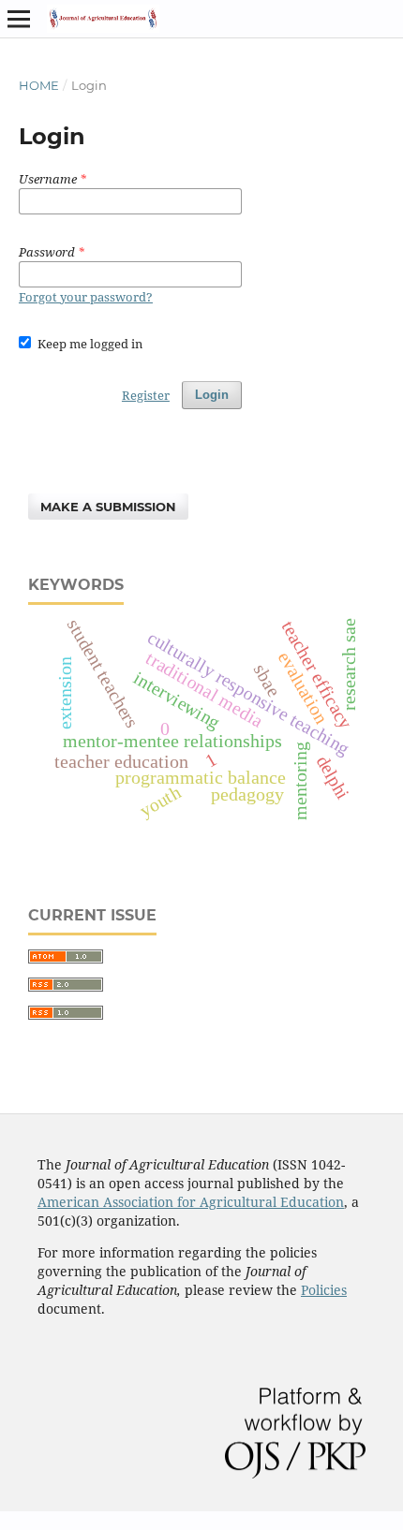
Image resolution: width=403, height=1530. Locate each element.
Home (39, 85)
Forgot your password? (86, 296)
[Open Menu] (18, 18)
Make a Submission (108, 506)
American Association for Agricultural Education (190, 1202)
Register (146, 395)
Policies (324, 1290)
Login (212, 395)
